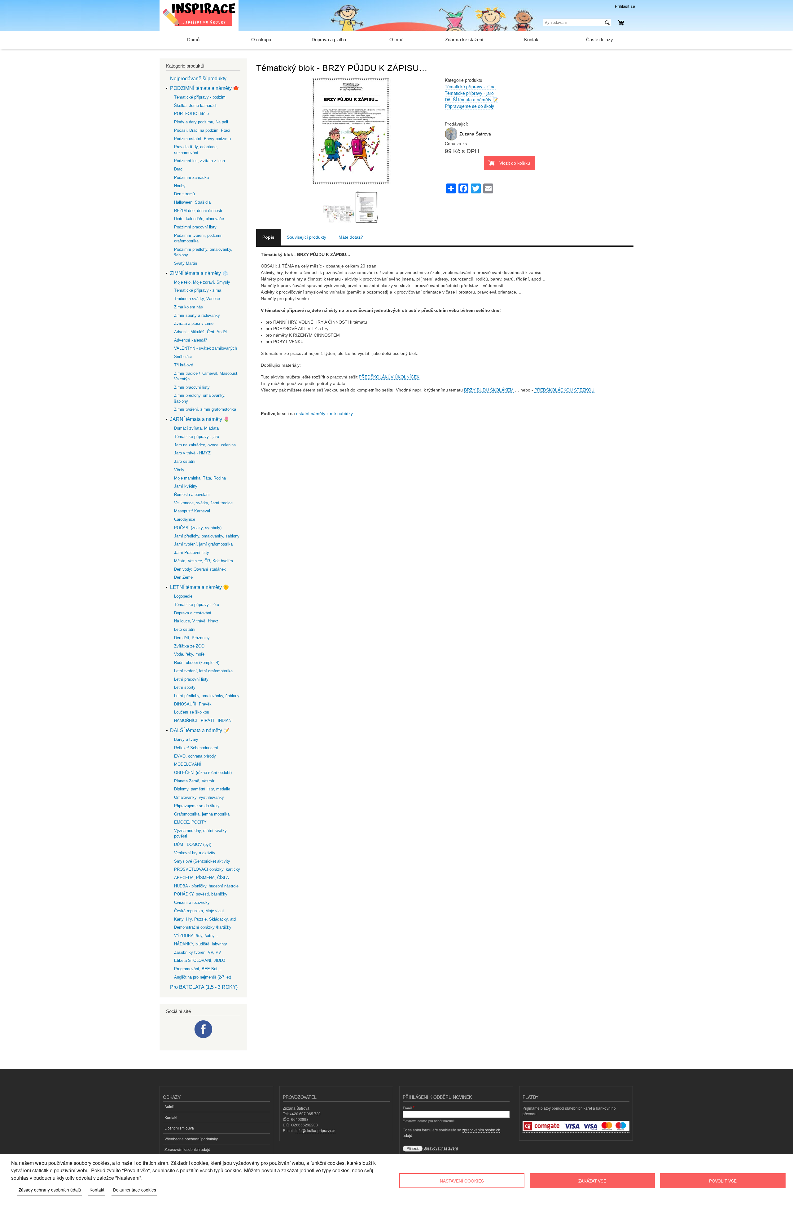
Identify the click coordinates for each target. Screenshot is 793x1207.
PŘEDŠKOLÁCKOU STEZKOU (564, 389)
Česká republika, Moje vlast (199, 911)
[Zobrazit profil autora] (451, 138)
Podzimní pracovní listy (195, 227)
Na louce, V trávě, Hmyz (196, 621)
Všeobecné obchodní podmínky (191, 1138)
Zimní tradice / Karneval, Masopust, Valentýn (206, 376)
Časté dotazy (599, 39)
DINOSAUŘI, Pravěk (193, 704)
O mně (396, 39)
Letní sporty (184, 687)
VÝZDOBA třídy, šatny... (196, 935)
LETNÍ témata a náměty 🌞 (199, 587)
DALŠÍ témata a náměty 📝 (471, 99)
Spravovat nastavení (440, 1148)
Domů (193, 39)
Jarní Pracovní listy (191, 552)
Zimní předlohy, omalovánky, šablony (200, 398)
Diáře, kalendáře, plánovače (199, 218)
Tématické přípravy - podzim (200, 97)
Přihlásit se (625, 6)
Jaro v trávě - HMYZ (192, 453)
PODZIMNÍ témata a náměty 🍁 (204, 88)
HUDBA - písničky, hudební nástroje (206, 886)
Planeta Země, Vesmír (194, 781)
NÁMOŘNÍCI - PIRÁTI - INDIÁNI (203, 720)
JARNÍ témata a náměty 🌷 (200, 419)
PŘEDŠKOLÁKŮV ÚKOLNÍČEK (389, 376)
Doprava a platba (329, 39)
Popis (268, 237)
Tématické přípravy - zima (470, 86)
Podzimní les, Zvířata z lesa (199, 160)
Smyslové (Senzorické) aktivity (202, 861)
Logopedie (183, 596)
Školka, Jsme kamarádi (195, 105)
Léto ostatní (184, 629)
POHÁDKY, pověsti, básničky (200, 894)
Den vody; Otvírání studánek (200, 569)
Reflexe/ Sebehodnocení (196, 747)
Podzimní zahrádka (191, 177)
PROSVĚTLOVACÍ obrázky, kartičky (207, 869)
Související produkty (306, 237)
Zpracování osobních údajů (187, 1149)
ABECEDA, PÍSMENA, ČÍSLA (201, 877)
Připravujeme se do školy (469, 106)
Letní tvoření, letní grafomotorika (203, 671)
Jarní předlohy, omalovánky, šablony (206, 536)
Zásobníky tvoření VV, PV (197, 952)
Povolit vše (723, 1181)
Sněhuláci (183, 356)
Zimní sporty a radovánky (197, 315)
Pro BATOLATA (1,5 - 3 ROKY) (204, 987)
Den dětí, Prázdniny (192, 637)
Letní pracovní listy (191, 679)
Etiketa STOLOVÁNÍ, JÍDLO (199, 960)
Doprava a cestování (192, 613)
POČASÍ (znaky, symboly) (197, 527)
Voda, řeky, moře (189, 654)
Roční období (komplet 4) (196, 662)
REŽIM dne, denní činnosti (198, 210)
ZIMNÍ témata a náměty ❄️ (199, 273)
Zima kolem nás (188, 307)
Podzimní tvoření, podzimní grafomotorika (199, 238)
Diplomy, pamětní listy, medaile (202, 789)
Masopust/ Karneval (192, 511)
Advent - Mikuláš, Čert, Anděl (200, 331)
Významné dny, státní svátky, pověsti (201, 833)
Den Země (183, 577)
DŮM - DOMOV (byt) (192, 844)
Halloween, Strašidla (192, 202)
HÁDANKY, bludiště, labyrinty (200, 944)
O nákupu (261, 39)
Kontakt (532, 39)
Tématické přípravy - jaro (469, 93)
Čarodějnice (184, 519)
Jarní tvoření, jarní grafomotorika (203, 544)
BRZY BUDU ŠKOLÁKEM (489, 389)
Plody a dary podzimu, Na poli (201, 122)
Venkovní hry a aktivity (194, 853)
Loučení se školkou (191, 712)
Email (407, 1107)
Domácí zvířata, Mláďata (196, 428)
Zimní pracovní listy (192, 387)
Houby (180, 185)
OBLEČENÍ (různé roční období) (203, 772)
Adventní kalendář (190, 340)
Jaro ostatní (184, 461)
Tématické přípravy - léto (196, 604)
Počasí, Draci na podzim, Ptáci (202, 130)
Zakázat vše (592, 1181)
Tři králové (183, 365)
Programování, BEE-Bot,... (198, 968)
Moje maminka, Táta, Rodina (200, 478)
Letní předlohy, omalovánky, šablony (206, 695)
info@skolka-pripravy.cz (315, 1130)
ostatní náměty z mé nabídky (324, 413)
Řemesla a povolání (192, 494)
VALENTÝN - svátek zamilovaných (205, 348)
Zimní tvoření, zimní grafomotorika (205, 409)
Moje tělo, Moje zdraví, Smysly (202, 282)
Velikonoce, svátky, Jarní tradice (203, 503)
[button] (350, 188)
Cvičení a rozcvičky (192, 902)
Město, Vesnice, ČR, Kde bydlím (203, 561)
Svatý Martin (185, 263)
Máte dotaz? (351, 237)
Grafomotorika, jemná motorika (202, 814)
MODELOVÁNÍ (187, 764)
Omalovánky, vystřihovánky (199, 797)
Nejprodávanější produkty (198, 78)
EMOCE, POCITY (190, 822)
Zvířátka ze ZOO (189, 646)
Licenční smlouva (179, 1127)
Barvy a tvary (186, 739)
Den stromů (184, 194)
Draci (178, 169)
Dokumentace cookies (134, 1190)
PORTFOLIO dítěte (191, 113)
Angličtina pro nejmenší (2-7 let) (202, 977)
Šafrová (483, 133)
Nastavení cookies (462, 1181)
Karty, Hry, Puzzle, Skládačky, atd (205, 919)
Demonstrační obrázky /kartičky (202, 927)
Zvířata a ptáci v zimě (193, 323)
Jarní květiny (185, 486)
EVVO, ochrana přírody (195, 756)
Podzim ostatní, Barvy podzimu (202, 138)
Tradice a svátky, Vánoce (197, 298)
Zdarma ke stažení (464, 39)
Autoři (169, 1106)
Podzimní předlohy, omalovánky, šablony (203, 252)
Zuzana (466, 133)
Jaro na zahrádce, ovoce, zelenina (205, 445)
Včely (179, 469)
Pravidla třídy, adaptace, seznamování (196, 149)
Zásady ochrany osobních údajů (50, 1190)
